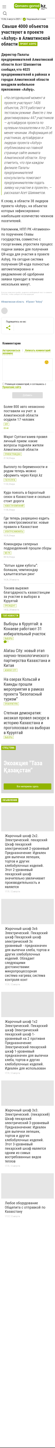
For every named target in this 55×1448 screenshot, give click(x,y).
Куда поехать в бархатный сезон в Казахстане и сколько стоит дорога (27, 496)
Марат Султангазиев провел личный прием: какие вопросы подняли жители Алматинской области (25, 443)
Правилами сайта (11, 387)
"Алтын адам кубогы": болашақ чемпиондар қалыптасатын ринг (21, 569)
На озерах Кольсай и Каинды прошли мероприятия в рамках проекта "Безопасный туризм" (24, 689)
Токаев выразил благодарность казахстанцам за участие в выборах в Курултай (27, 594)
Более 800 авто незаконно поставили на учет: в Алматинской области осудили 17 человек (24, 413)
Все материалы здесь (27, 786)
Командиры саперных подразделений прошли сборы (27, 546)
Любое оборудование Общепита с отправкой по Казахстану (25, 1207)
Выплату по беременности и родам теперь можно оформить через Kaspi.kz (26, 471)
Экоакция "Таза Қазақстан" (23, 767)
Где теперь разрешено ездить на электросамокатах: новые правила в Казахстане (26, 522)
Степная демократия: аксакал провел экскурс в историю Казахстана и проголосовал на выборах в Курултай (27, 722)
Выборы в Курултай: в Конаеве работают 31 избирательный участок (25, 628)
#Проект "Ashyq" (34, 301)
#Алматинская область (12, 301)
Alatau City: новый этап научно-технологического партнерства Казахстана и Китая (27, 658)
